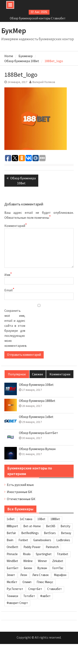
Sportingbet (44, 554)
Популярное (17, 374)
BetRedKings (30, 533)
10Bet (41, 519)
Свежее (37, 374)
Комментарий (14, 225)
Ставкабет (54, 589)
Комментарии (60, 374)
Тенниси (12, 596)
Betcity (65, 526)
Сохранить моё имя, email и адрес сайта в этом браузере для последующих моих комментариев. (14, 328)
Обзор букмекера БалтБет (38, 433)
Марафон (60, 575)
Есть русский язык (20, 485)
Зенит (11, 575)
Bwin (10, 540)
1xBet (11, 519)
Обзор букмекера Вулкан (37, 449)
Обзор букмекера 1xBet (36, 417)
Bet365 (50, 526)
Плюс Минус (45, 582)
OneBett (12, 547)
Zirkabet (57, 561)
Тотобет (29, 596)
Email (9, 290)
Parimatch (52, 547)
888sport (12, 526)
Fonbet (23, 540)
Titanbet (62, 554)
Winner (42, 561)
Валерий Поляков (43, 82)
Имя (8, 274)
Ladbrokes (63, 540)
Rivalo (27, 554)
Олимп (26, 582)
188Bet (55, 519)
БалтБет (13, 568)
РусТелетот (15, 589)
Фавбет (45, 596)
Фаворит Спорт (17, 603)
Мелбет (12, 582)
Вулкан (42, 568)
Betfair (11, 533)
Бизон (28, 568)
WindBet (12, 561)
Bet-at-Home (32, 526)
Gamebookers (42, 540)
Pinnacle (12, 554)
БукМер (13, 30)
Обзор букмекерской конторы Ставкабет (38, 18)
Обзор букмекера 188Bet (37, 401)
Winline (28, 561)
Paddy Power (32, 547)
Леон (23, 575)
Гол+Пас (57, 568)
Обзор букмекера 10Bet (36, 385)
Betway (66, 533)
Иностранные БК (19, 492)
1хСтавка (26, 519)
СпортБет (35, 589)
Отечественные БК (21, 499)
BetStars (50, 533)
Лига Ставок (40, 575)
